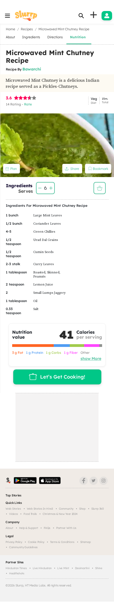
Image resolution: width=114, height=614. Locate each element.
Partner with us (66, 528)
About (9, 528)
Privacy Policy (14, 542)
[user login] (107, 15)
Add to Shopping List (100, 188)
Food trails (30, 514)
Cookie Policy (36, 542)
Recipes (27, 29)
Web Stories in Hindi (40, 508)
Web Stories (13, 508)
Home (10, 29)
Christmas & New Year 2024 (60, 514)
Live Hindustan (42, 568)
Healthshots (16, 573)
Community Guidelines (23, 547)
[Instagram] (103, 481)
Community (66, 508)
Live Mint (63, 568)
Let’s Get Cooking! (62, 377)
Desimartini (82, 568)
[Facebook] (83, 481)
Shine (98, 568)
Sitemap (85, 542)
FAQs (47, 528)
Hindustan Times (16, 568)
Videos (13, 514)
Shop (82, 508)
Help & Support (28, 528)
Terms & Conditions (62, 542)
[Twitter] (93, 481)
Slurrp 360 (97, 508)
